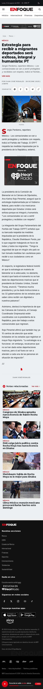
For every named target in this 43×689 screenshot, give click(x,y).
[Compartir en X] (26, 89)
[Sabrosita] (31, 662)
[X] (11, 601)
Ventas (4, 668)
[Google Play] (27, 614)
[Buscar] (39, 9)
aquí (19, 582)
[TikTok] (31, 601)
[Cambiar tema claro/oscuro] (38, 3)
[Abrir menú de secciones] (3, 9)
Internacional (16, 15)
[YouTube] (25, 601)
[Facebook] (4, 601)
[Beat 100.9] (11, 662)
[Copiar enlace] (38, 89)
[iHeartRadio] (10, 587)
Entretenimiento (7, 561)
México (5, 15)
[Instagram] (18, 601)
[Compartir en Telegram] (32, 89)
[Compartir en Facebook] (20, 89)
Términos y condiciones (30, 668)
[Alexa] (10, 621)
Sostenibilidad (7, 569)
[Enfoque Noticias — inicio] (21, 9)
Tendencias (6, 565)
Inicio (4, 36)
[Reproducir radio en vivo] (5, 684)
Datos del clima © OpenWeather (11, 649)
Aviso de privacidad (15, 668)
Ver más (6, 76)
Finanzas (28, 15)
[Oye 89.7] (17, 662)
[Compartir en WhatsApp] (14, 89)
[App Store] (10, 614)
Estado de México (8, 544)
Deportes (39, 15)
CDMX (4, 540)
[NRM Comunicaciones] (4, 662)
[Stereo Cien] (24, 662)
